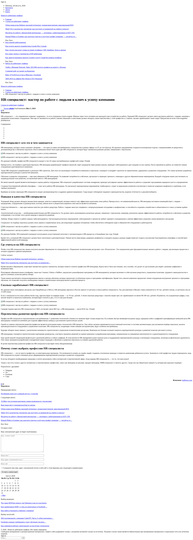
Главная (8, 19)
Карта (7, 12)
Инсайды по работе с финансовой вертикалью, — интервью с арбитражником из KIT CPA (40, 33)
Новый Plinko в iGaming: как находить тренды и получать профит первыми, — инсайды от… (41, 37)
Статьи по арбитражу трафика (16, 21)
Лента (7, 10)
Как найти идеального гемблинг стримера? (17, 511)
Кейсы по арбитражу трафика (16, 63)
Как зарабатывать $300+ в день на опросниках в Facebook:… (24, 507)
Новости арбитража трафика (12, 15)
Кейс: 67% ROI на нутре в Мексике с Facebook (23, 75)
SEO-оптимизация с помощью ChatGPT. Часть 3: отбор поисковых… (27, 518)
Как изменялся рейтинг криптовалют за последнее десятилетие (25, 526)
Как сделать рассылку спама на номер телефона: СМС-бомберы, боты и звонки (35, 50)
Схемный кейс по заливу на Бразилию (20, 71)
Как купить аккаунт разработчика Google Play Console (26, 46)
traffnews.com (187, 380)
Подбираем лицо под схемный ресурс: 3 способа (19, 394)
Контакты (9, 8)
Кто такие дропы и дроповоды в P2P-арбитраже (23, 54)
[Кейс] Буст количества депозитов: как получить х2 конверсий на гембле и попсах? (37, 29)
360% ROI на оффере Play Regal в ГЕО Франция (23, 79)
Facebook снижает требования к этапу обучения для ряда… (23, 522)
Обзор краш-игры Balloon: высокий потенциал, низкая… (22, 259)
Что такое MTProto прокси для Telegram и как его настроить (24, 503)
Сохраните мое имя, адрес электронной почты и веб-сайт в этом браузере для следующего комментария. (43, 468)
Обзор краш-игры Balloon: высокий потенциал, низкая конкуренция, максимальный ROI (39, 25)
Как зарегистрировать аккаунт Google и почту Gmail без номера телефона (33, 58)
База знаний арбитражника (15, 42)
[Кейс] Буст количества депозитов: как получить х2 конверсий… (25, 263)
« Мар (3, 495)
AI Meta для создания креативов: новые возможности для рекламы (26, 401)
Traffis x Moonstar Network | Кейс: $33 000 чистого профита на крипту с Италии (35, 67)
